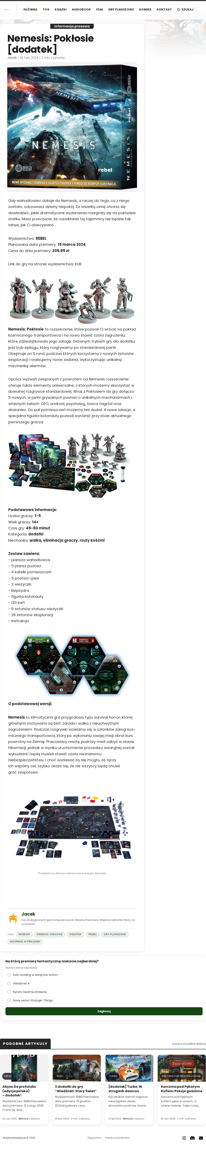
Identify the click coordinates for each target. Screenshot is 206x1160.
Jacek (12, 57)
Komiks (145, 9)
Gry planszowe (121, 9)
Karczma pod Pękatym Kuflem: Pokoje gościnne (181, 1088)
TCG (46, 9)
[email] (201, 1137)
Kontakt (164, 9)
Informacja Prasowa (25, 941)
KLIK (78, 264)
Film (99, 9)
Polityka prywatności (117, 1137)
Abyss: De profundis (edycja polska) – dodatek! (19, 1091)
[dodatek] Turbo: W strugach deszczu (125, 1088)
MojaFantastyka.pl (14, 1137)
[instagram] (184, 1137)
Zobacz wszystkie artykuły (189, 1044)
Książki (61, 9)
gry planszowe (115, 934)
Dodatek (75, 934)
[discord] (192, 1137)
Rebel (93, 934)
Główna (30, 9)
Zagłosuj (104, 1011)
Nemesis (24, 934)
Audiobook (81, 9)
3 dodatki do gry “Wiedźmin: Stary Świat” (76, 1088)
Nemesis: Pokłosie (50, 934)
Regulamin (94, 1137)
